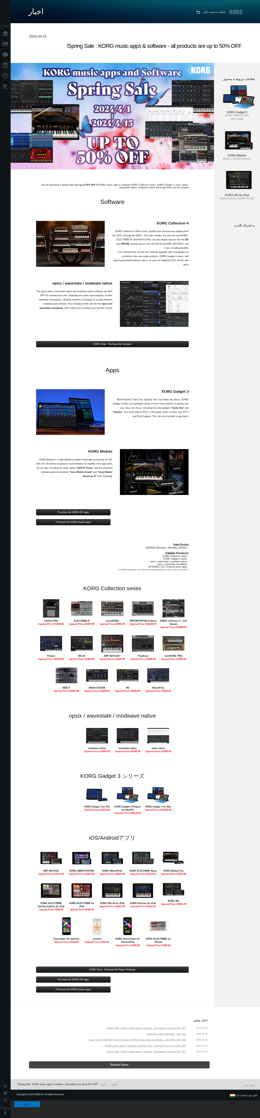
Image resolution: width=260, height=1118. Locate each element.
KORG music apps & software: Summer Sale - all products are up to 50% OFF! (145, 1045)
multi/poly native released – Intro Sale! (166, 1034)
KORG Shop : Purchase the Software (112, 344)
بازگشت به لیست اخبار (214, 12)
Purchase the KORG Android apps (73, 522)
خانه (115, 1084)
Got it (27, 1104)
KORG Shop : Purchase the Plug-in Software (112, 969)
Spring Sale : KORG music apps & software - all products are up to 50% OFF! (146, 1028)
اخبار (104, 1084)
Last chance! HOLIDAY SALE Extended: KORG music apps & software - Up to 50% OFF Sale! (137, 1039)
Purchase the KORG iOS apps (73, 512)
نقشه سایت (249, 1085)
